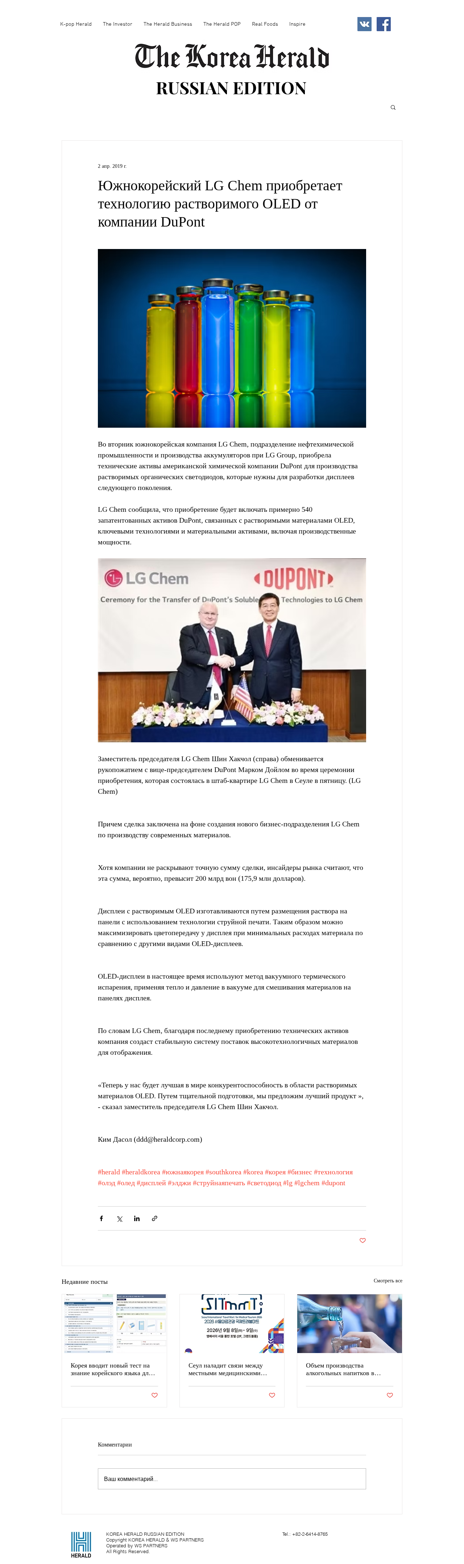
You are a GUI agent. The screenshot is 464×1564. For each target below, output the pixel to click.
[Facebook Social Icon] (384, 24)
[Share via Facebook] (101, 1218)
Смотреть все (388, 1280)
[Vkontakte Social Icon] (364, 24)
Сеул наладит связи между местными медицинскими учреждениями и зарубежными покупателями (231, 1369)
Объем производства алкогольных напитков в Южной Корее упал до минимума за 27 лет (340, 1369)
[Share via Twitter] (119, 1218)
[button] (393, 107)
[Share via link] (154, 1218)
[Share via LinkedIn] (136, 1218)
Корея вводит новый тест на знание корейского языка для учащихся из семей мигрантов (113, 1369)
